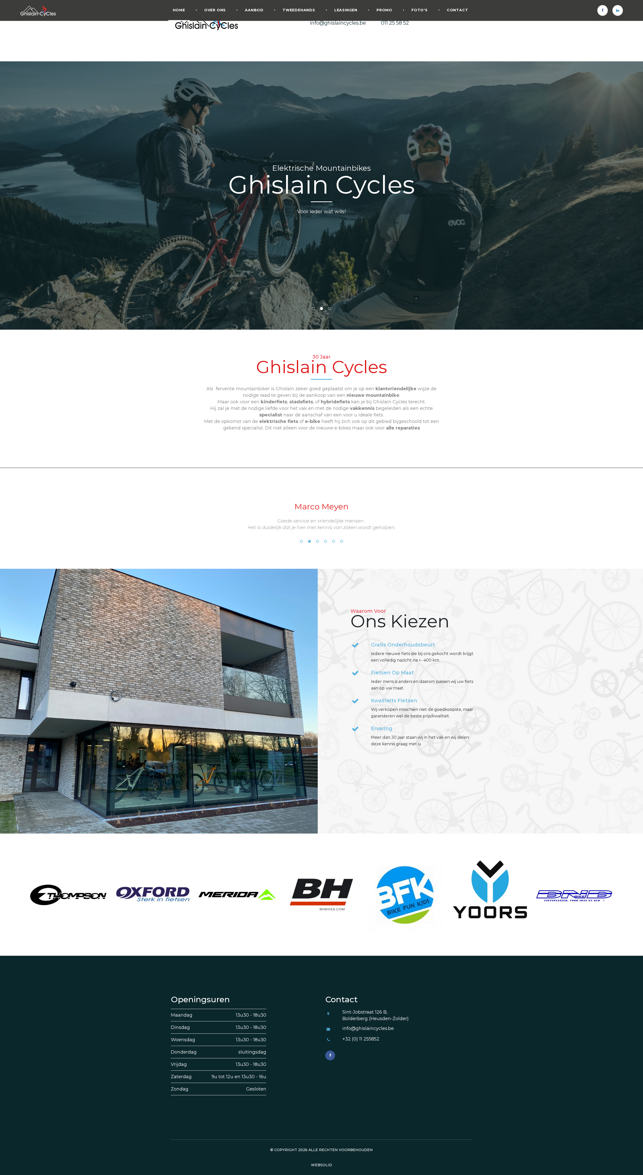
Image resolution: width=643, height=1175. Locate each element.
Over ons (215, 10)
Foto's (419, 10)
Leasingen (345, 10)
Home (179, 10)
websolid (321, 1165)
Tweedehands (299, 10)
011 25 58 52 (395, 23)
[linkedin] (617, 10)
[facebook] (602, 10)
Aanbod (254, 10)
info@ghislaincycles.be (338, 23)
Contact (457, 10)
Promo (384, 10)
